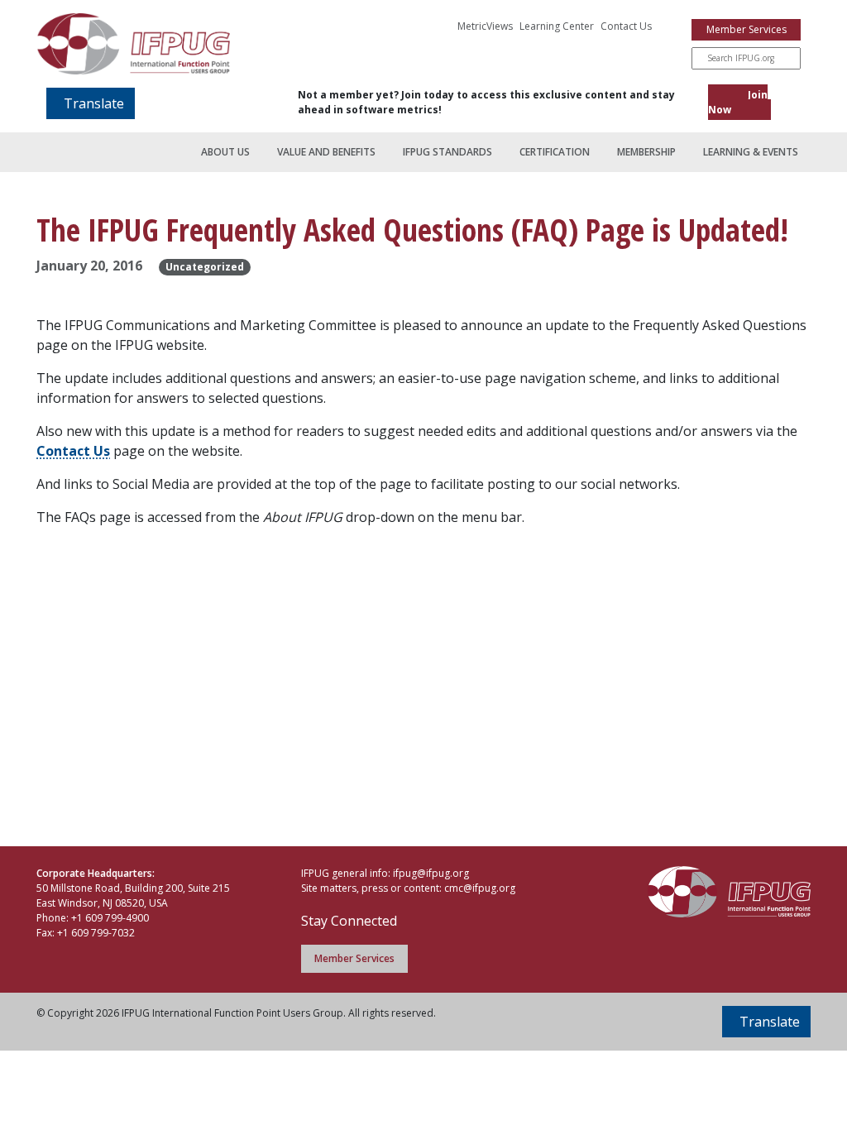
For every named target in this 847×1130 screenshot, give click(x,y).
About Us (225, 152)
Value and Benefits (326, 152)
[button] (90, 103)
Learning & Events (750, 152)
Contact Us (626, 26)
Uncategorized (204, 267)
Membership (646, 152)
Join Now (738, 102)
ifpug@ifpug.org (431, 873)
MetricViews (485, 26)
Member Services (746, 29)
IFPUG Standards (447, 152)
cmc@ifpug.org (479, 888)
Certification (554, 152)
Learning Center (556, 26)
